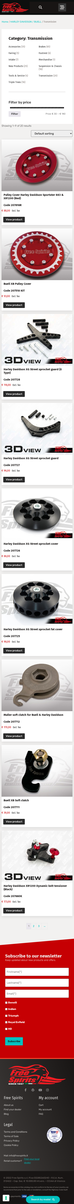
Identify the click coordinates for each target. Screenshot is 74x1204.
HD (10, 1029)
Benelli (12, 1002)
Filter (14, 113)
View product (14, 219)
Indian (12, 1009)
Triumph (13, 1016)
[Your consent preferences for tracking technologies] (6, 1198)
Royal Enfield (16, 1022)
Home (5, 21)
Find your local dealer (31, 1161)
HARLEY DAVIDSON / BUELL (25, 21)
